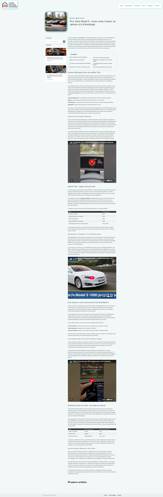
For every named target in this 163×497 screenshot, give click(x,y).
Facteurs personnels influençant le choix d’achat (102, 67)
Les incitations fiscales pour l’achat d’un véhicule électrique (102, 64)
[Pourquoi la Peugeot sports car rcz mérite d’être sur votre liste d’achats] (56, 52)
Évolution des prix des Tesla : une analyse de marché (79, 67)
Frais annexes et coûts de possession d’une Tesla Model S (79, 64)
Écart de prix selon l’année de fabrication (101, 57)
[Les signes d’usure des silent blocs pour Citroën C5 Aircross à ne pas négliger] (56, 69)
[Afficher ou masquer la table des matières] (96, 54)
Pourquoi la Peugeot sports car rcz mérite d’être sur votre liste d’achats (55, 58)
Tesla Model (81, 37)
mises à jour (90, 87)
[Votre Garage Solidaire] (9, 4)
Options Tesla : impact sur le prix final (76, 59)
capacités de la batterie (74, 93)
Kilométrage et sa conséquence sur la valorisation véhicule (102, 60)
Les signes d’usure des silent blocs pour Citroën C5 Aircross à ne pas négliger (55, 76)
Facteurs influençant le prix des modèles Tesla (78, 57)
